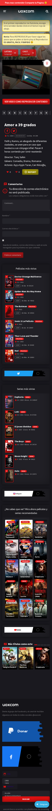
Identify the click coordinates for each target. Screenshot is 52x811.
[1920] (26, 783)
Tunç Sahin (19, 157)
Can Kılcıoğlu (38, 165)
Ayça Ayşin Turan (22, 165)
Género (10, 786)
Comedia (17, 161)
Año (8, 774)
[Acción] (26, 793)
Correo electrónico (10, 228)
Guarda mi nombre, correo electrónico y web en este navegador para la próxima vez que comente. (25, 246)
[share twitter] (14, 131)
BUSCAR (26, 799)
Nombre (6, 215)
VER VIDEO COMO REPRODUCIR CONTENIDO (26, 101)
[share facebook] (7, 131)
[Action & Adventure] (26, 796)
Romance (36, 161)
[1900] (26, 780)
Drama (26, 161)
